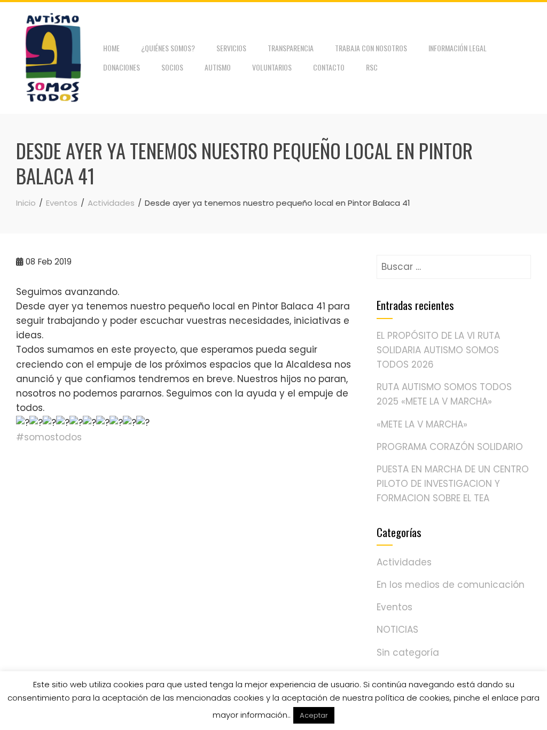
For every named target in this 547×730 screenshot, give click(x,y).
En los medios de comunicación (451, 584)
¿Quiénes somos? (168, 47)
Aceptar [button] (314, 715)
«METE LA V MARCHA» (422, 424)
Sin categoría (408, 652)
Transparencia (291, 47)
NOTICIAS (397, 629)
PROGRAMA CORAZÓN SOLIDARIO (450, 446)
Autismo (218, 67)
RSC (372, 67)
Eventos (394, 607)
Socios (172, 67)
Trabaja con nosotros (371, 47)
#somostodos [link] (49, 437)
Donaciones (121, 67)
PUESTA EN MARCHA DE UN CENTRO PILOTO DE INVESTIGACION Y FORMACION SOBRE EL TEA (453, 483)
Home (111, 47)
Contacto (329, 67)
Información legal (457, 47)
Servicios (231, 47)
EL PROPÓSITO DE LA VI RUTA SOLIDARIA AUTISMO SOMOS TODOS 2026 (438, 350)
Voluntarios (272, 67)
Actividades (404, 562)
